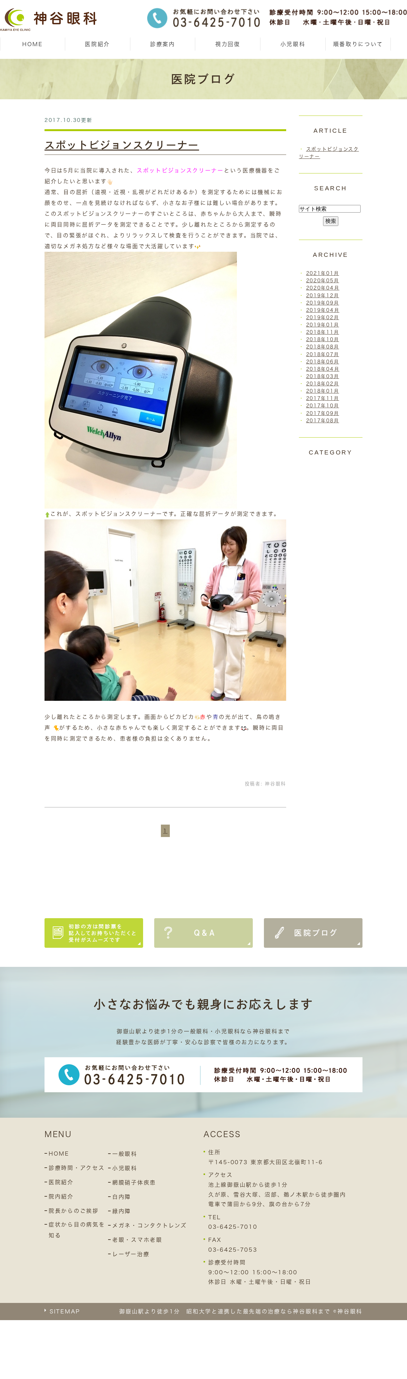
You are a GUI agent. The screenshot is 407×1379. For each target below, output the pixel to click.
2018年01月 (322, 391)
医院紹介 (61, 1182)
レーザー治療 (130, 1254)
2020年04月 (323, 287)
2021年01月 (322, 273)
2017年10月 (322, 405)
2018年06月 (322, 361)
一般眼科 (124, 1154)
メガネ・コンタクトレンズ (149, 1225)
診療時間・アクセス (77, 1168)
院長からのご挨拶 (74, 1211)
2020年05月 (322, 280)
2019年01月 (322, 324)
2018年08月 (322, 346)
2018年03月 (322, 376)
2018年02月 (322, 383)
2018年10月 (322, 339)
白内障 (121, 1197)
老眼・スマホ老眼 (137, 1239)
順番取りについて (358, 44)
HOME (32, 44)
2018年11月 (322, 332)
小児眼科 (293, 44)
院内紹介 (61, 1196)
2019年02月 (322, 317)
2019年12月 (322, 295)
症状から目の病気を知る (77, 1230)
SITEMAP (65, 1311)
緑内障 (121, 1211)
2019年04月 (323, 310)
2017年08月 (322, 420)
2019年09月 (322, 302)
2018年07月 (322, 354)
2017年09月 (322, 413)
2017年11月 (322, 398)
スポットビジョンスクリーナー (122, 145)
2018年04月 (323, 369)
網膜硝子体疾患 (134, 1182)
